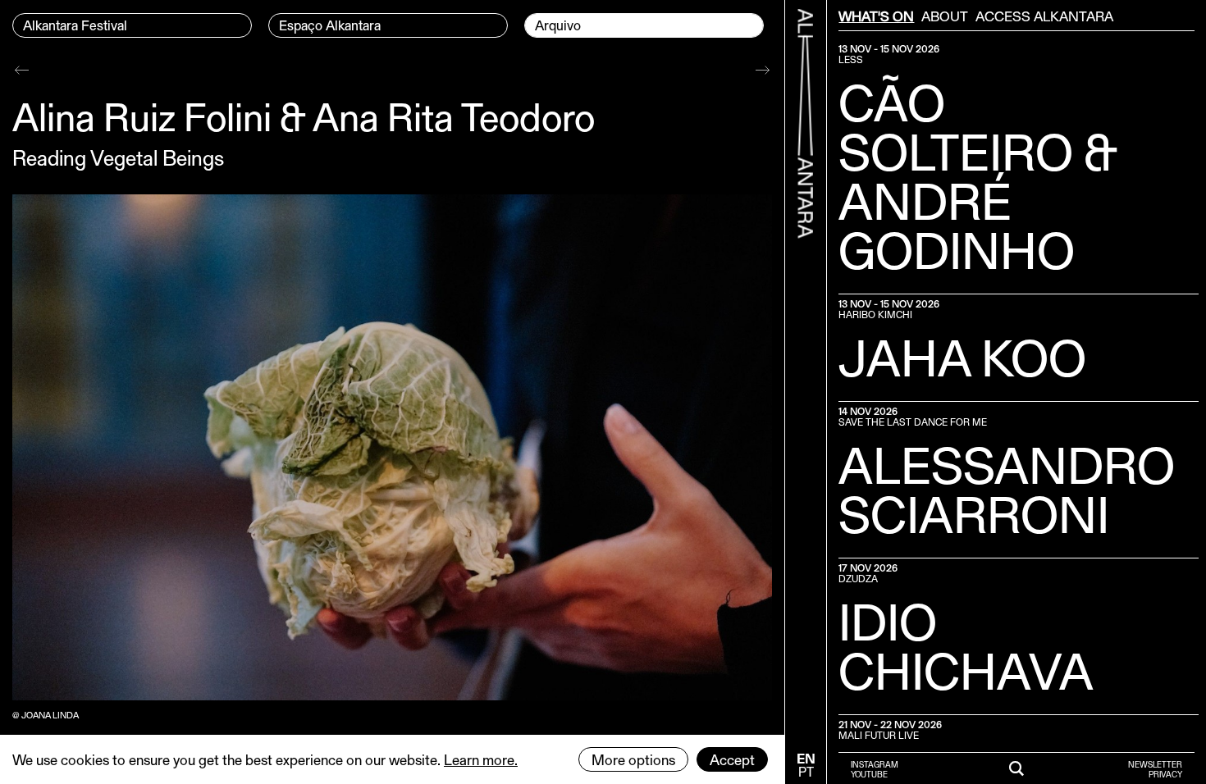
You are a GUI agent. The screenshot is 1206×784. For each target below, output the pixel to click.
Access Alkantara (1044, 16)
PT (806, 771)
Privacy (1165, 774)
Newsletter (1155, 764)
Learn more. (481, 759)
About (944, 16)
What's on (876, 16)
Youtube (869, 774)
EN (806, 758)
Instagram (874, 764)
